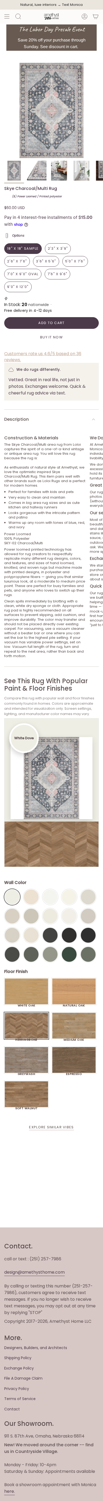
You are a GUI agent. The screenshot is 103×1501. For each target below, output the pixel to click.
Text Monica (72, 5)
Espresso (74, 1072)
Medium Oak (74, 1038)
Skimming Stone (12, 935)
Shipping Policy (17, 1357)
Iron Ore (50, 935)
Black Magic (69, 935)
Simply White (69, 897)
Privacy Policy (16, 1388)
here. (9, 1491)
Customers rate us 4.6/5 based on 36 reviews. (42, 357)
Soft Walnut (26, 1107)
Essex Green (69, 954)
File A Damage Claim (23, 1378)
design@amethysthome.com (34, 1272)
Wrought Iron (12, 954)
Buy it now (51, 337)
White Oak (26, 1004)
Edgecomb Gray (12, 916)
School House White (31, 935)
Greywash (26, 1072)
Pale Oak (88, 897)
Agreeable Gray (88, 916)
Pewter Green (31, 954)
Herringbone (26, 1038)
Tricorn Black (88, 935)
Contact (12, 1409)
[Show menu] (7, 16)
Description (16, 419)
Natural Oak (74, 1004)
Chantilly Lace (50, 897)
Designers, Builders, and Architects (35, 1347)
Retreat (88, 954)
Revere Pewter (31, 916)
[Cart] (95, 16)
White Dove (12, 897)
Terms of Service (20, 1398)
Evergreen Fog (50, 954)
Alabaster (50, 916)
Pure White (69, 916)
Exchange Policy (19, 1368)
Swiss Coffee (31, 897)
